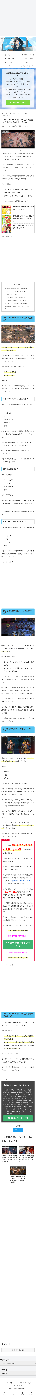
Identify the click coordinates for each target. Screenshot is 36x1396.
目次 (15, 284)
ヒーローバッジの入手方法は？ (16, 297)
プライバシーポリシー (26, 1383)
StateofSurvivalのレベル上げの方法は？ (16, 288)
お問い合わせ (10, 1383)
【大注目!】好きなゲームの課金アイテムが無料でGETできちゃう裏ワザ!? (23, 218)
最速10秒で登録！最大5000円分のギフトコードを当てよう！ (23, 208)
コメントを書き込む (18, 1350)
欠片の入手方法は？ (13, 294)
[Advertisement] (18, 18)
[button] (32, 644)
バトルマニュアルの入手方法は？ (16, 291)
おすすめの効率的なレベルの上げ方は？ (17, 300)
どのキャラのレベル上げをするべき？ (16, 303)
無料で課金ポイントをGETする (18, 1118)
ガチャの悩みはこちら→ (18, 102)
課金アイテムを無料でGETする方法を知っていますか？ (23, 227)
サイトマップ (18, 1385)
